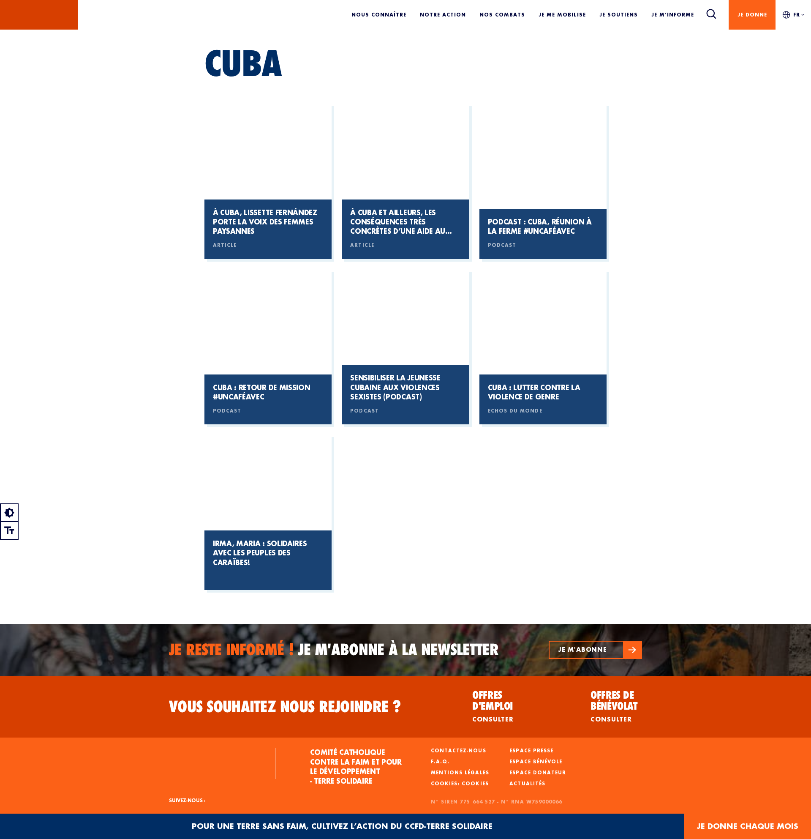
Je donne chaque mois (747, 826)
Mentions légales (460, 773)
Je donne (752, 14)
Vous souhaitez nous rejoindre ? (285, 707)
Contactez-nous (458, 751)
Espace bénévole (535, 762)
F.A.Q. (440, 762)
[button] (595, 650)
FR (796, 14)
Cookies (475, 784)
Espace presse (531, 751)
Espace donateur (537, 773)
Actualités (527, 784)
